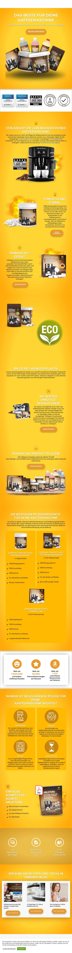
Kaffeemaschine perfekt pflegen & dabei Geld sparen (12, 906)
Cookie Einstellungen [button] (9, 949)
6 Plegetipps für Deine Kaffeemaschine (35, 905)
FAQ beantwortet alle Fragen (12, 852)
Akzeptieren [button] (21, 948)
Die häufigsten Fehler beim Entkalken (57, 905)
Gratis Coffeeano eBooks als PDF (59, 852)
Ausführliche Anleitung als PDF (36, 852)
